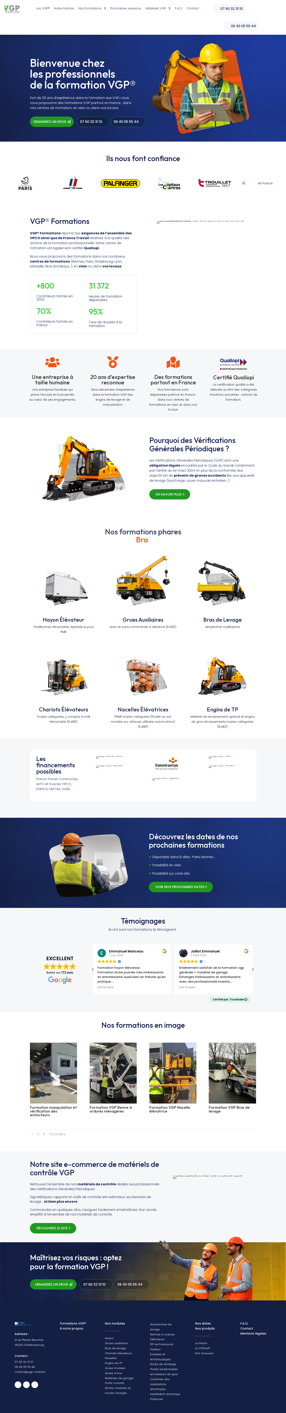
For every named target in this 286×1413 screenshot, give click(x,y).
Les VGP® (43, 8)
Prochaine (57, 1134)
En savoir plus (169, 494)
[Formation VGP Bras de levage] (232, 1102)
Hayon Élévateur (63, 619)
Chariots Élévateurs (63, 709)
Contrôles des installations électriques (160, 1384)
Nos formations (90, 8)
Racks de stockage (163, 1364)
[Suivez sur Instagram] (34, 1384)
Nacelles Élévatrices (143, 709)
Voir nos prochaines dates (179, 886)
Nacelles (111, 1358)
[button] (253, 969)
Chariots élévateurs (118, 1353)
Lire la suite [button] (105, 987)
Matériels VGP (156, 8)
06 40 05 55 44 (243, 26)
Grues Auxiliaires (143, 619)
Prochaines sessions (125, 8)
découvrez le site (52, 1228)
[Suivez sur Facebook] (26, 1384)
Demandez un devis (49, 121)
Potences (156, 1399)
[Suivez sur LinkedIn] (18, 1384)
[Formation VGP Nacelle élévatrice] (172, 1102)
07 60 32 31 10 (231, 8)
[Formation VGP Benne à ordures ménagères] (113, 1102)
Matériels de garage (119, 1378)
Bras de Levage (222, 619)
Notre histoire (64, 8)
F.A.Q (178, 8)
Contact (193, 8)
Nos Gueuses (204, 1353)
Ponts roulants (114, 1383)
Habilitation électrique (165, 1394)
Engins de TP (222, 709)
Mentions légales (253, 1333)
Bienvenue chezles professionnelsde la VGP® (83, 74)
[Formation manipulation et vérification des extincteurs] (53, 1102)
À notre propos (71, 1328)
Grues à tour (113, 1373)
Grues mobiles (115, 1368)
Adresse (22, 1334)
